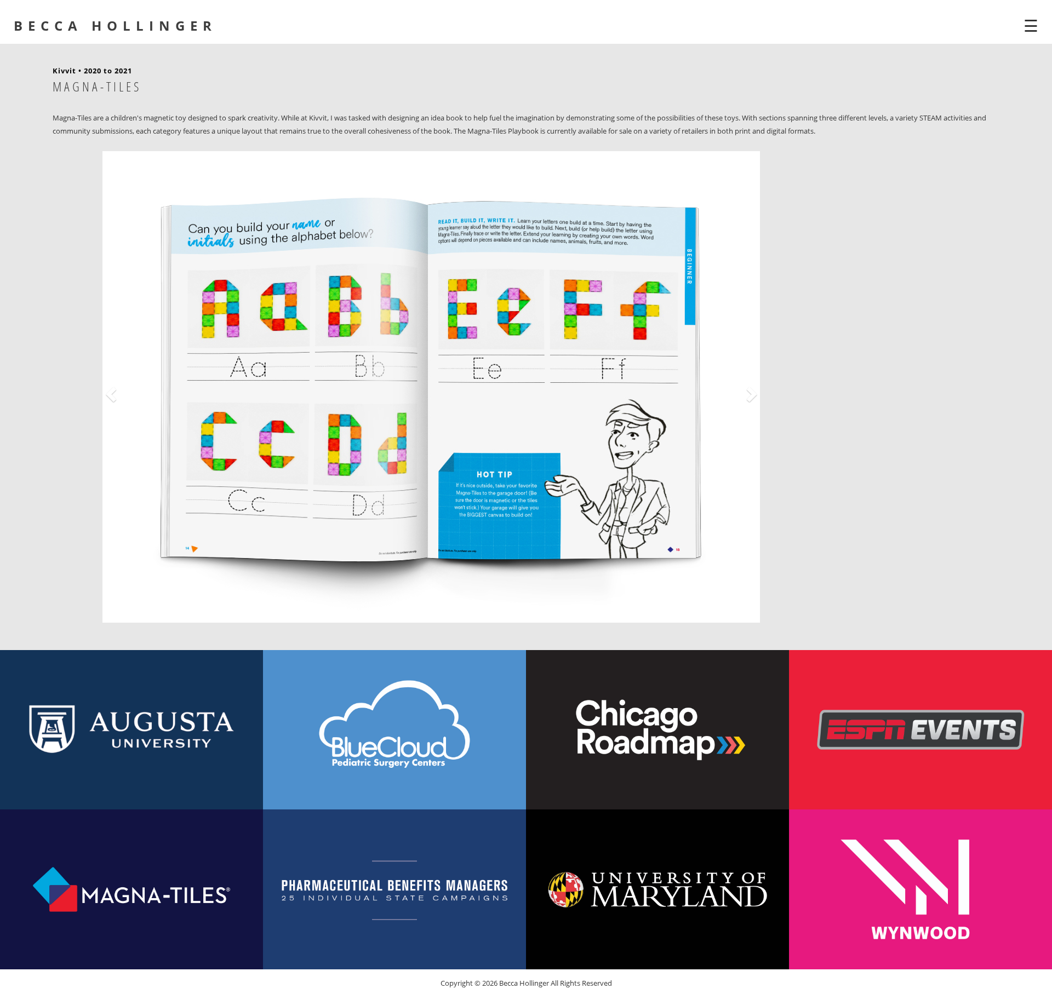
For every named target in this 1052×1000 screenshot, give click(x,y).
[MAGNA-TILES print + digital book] (131, 889)
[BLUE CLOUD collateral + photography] (394, 729)
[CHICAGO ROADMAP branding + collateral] (657, 729)
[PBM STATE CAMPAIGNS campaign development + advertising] (394, 889)
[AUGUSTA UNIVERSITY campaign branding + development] (131, 729)
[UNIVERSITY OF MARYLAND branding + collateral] (657, 889)
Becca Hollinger (115, 25)
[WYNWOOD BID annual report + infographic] (920, 889)
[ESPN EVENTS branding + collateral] (920, 729)
